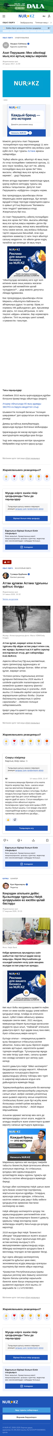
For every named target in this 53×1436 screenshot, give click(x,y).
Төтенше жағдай (42, 23)
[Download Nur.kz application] (26, 6)
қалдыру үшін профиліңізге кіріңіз (29, 509)
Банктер (14, 878)
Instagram (28, 547)
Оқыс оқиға (9, 23)
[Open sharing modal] (33, 840)
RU (44, 16)
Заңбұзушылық (26, 23)
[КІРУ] (49, 16)
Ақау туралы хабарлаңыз (26, 1410)
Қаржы (6, 878)
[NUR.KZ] (26, 16)
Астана (32, 151)
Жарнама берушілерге (26, 1417)
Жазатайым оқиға (23, 568)
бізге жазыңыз (33, 458)
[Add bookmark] (47, 840)
